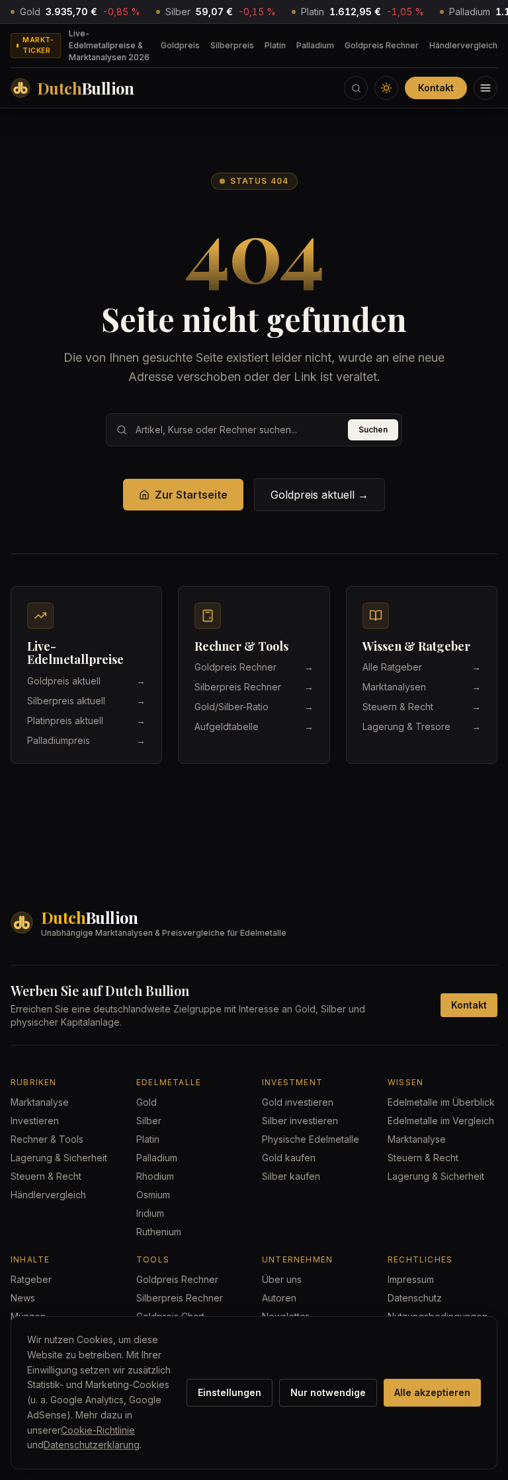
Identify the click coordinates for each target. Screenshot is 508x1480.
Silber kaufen (291, 1176)
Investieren (35, 1120)
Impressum (411, 1279)
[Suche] (356, 88)
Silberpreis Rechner (179, 1297)
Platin (275, 45)
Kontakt (436, 87)
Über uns (282, 1279)
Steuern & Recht (46, 1176)
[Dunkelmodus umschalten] (386, 88)
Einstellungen (229, 1392)
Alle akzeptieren (432, 1392)
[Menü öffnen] (485, 88)
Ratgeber (31, 1279)
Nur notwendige (328, 1392)
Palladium (315, 45)
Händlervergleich (463, 45)
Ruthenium (158, 1231)
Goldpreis (180, 45)
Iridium (150, 1213)
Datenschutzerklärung (92, 1444)
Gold (146, 1102)
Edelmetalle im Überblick (441, 1102)
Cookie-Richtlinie (98, 1430)
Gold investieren (297, 1102)
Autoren (279, 1297)
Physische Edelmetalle (310, 1139)
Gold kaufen (289, 1157)
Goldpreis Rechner (382, 45)
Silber (148, 1120)
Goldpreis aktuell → (319, 494)
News (23, 1297)
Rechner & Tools (47, 1139)
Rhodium (155, 1176)
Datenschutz (415, 1297)
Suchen (373, 429)
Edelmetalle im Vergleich (441, 1120)
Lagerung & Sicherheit (59, 1157)
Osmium (153, 1194)
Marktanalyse (40, 1102)
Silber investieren (300, 1120)
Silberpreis (232, 45)
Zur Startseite (191, 494)
